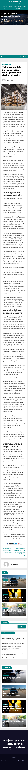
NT (6, 6)
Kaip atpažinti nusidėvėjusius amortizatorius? (9, 583)
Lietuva (11, 4)
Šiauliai (20, 4)
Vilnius (24, 4)
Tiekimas (24, 6)
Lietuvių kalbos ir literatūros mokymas (11, 657)
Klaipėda (7, 4)
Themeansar (14, 757)
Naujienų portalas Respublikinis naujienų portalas (11, 16)
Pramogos (10, 6)
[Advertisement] (14, 40)
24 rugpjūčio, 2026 (9, 681)
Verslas (11, 8)
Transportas (6, 8)
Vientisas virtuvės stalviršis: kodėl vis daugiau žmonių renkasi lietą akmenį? (13, 611)
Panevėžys (16, 4)
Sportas (15, 6)
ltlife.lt (10, 79)
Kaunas (2, 4)
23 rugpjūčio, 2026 (9, 695)
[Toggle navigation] (26, 56)
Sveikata (19, 6)
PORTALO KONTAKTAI (18, 8)
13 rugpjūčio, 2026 (9, 725)
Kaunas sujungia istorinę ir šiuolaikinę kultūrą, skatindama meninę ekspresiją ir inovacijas (7, 550)
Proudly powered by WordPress (9, 755)
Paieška (4, 622)
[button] (20, 56)
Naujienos (3, 6)
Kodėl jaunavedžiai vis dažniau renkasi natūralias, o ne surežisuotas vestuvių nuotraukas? (11, 648)
